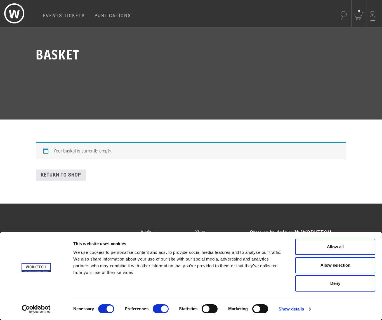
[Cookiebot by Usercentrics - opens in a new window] (36, 309)
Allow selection (335, 265)
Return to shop (61, 175)
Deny (335, 283)
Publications (113, 15)
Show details (291, 309)
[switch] (161, 308)
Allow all (335, 246)
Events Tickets (64, 15)
